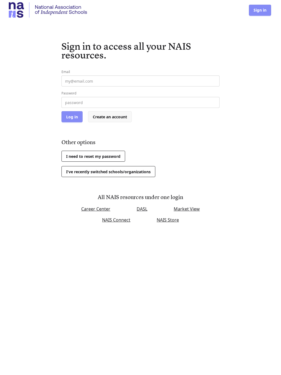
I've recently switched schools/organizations (108, 171)
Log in (72, 116)
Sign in (260, 10)
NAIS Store (168, 220)
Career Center (95, 209)
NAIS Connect (116, 220)
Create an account (110, 116)
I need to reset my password (93, 156)
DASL (142, 209)
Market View (187, 209)
